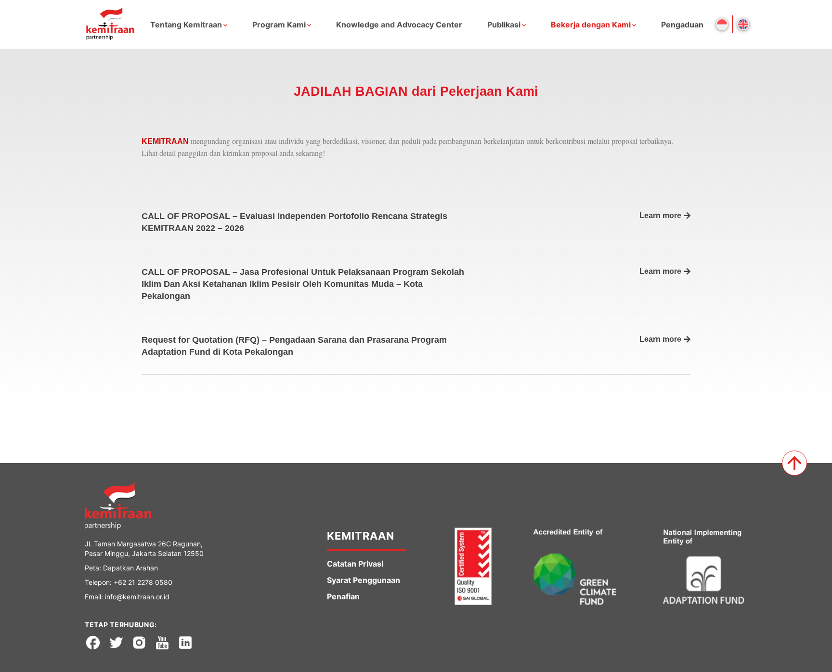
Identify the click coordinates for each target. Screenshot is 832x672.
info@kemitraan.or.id (137, 597)
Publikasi (503, 24)
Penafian (343, 596)
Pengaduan (682, 24)
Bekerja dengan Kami (591, 24)
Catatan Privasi (355, 564)
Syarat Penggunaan (363, 580)
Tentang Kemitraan (186, 24)
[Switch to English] (743, 24)
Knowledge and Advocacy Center (399, 24)
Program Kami (279, 24)
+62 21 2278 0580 (143, 582)
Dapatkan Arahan (130, 568)
